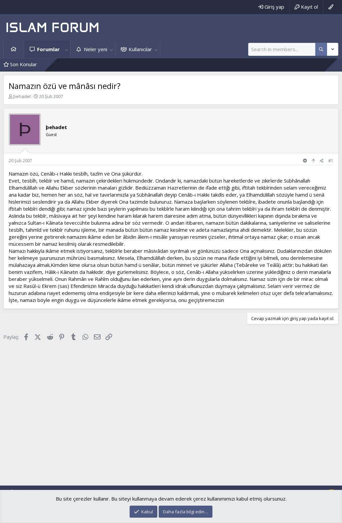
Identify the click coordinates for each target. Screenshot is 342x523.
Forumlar (48, 49)
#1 (330, 161)
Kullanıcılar (140, 49)
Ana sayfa (14, 49)
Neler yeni (95, 49)
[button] (66, 49)
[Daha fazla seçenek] (321, 49)
